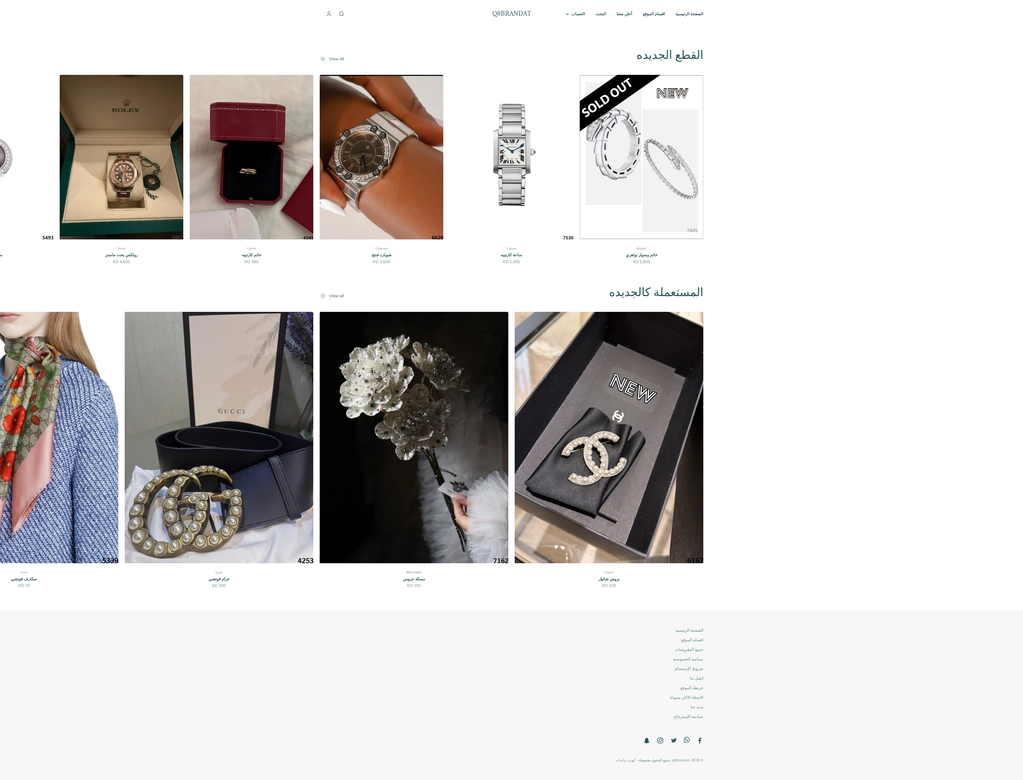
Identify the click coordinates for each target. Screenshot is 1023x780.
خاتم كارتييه (251, 254)
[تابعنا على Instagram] (660, 740)
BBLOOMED (414, 572)
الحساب (578, 13)
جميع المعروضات (689, 649)
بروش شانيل (609, 578)
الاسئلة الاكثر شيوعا (686, 697)
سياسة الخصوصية (688, 658)
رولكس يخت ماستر (121, 254)
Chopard (382, 248)
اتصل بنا (696, 678)
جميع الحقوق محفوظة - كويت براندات (642, 760)
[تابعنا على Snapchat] (646, 740)
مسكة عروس (414, 578)
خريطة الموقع (691, 687)
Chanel (609, 572)
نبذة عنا (697, 706)
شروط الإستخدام (689, 668)
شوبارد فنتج (382, 254)
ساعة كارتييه (511, 254)
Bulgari (642, 248)
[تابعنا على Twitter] (673, 740)
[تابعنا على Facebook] (699, 740)
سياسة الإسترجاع (688, 716)
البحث (601, 13)
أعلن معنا (624, 13)
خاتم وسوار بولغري (641, 254)
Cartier (511, 248)
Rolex (121, 248)
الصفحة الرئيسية (689, 13)
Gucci (219, 572)
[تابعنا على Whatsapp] (687, 741)
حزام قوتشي (219, 578)
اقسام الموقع (654, 13)
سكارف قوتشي (24, 578)
